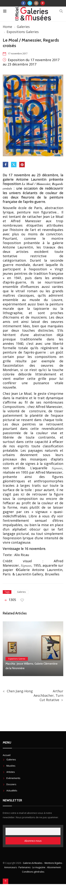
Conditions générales (33, 871)
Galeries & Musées (32, 863)
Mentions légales (53, 863)
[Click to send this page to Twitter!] (13, 164)
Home (7, 26)
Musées (10, 765)
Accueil (6, 755)
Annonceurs (10, 867)
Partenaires (24, 867)
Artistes (10, 772)
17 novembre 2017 (17, 53)
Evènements (13, 778)
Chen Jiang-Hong (19, 691)
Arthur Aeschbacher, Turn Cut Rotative (48, 695)
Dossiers (11, 784)
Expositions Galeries (23, 32)
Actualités (11, 790)
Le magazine (38, 867)
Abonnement (54, 867)
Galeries (23, 26)
